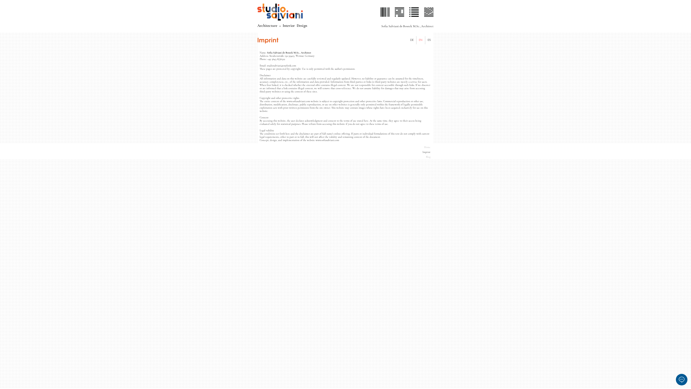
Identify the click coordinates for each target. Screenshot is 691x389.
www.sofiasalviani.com (327, 140)
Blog (428, 156)
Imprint (426, 152)
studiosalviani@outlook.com (281, 65)
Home (427, 147)
